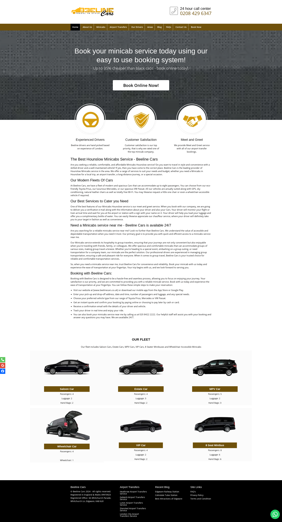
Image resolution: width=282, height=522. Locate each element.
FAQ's (193, 491)
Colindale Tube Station (166, 495)
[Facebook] (2, 371)
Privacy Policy (196, 495)
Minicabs (100, 27)
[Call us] (2, 359)
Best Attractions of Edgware (168, 498)
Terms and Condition (200, 498)
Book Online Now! (141, 85)
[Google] (2, 365)
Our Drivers (137, 27)
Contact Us (181, 27)
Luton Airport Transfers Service (131, 503)
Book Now (196, 27)
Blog (159, 27)
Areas (150, 27)
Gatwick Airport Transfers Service (132, 498)
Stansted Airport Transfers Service (133, 509)
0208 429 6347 (196, 12)
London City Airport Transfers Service (129, 515)
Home (75, 27)
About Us (87, 27)
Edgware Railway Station (167, 491)
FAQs (168, 27)
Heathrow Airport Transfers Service (133, 492)
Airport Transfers (118, 27)
